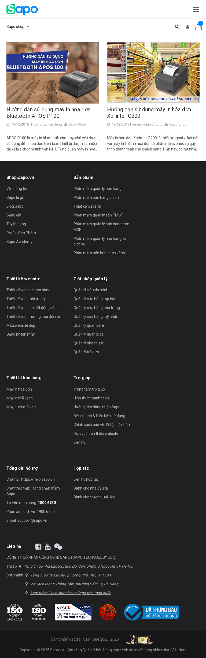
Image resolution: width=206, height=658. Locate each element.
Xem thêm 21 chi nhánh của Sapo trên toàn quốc (70, 593)
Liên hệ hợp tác (86, 479)
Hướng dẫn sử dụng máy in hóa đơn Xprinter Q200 (149, 112)
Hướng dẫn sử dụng (46, 124)
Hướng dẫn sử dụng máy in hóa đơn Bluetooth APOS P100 (48, 112)
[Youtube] (48, 547)
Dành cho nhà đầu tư (90, 488)
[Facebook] (38, 547)
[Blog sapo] (58, 547)
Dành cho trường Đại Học (94, 497)
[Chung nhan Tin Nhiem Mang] (73, 612)
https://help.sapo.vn (38, 479)
